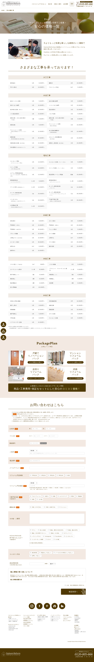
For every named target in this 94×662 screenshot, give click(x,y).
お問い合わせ (77, 628)
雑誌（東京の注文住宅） (57, 530)
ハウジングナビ (36, 536)
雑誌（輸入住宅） (73, 530)
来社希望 (34, 552)
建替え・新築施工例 (13, 621)
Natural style (12, 627)
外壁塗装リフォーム (28, 620)
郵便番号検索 (43, 443)
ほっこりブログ (67, 620)
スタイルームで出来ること (14, 615)
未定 (68, 475)
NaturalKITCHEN (27, 618)
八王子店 (77, 616)
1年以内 (43, 475)
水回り (46, 496)
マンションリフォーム (13, 619)
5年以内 (60, 475)
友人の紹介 (42, 530)
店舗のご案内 (57, 4)
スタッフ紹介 (26, 625)
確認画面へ (73, 592)
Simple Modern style (13, 628)
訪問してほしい (36, 555)
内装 (53, 496)
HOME (3, 10)
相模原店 (77, 619)
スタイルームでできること (39, 4)
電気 (72, 496)
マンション (63, 507)
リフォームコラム (67, 617)
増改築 (80, 496)
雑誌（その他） (55, 533)
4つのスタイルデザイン (13, 624)
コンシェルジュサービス (29, 615)
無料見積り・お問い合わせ (80, 631)
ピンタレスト (69, 536)
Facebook (58, 536)
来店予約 (77, 633)
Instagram (47, 536)
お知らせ (65, 618)
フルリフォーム (36, 496)
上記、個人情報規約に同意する (75, 585)
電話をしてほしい (46, 552)
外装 (32, 499)
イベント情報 (26, 617)
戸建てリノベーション (55, 616)
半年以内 (34, 475)
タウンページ (68, 533)
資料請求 (77, 630)
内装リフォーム (54, 620)
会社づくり (40, 620)
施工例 (50, 4)
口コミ (49, 539)
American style (12, 626)
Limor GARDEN (27, 622)
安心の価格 (65, 615)
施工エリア (76, 627)
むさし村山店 (77, 618)
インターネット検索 (37, 539)
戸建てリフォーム (12, 618)
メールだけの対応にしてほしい (64, 552)
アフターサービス (41, 618)
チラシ (33, 530)
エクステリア (63, 496)
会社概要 (65, 4)
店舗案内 (76, 615)
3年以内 (51, 475)
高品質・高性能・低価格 (43, 616)
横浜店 (76, 620)
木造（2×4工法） (36, 507)
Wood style (11, 629)
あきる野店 (77, 622)
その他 (40, 499)
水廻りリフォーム (54, 619)
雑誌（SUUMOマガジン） (39, 533)
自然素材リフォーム (28, 624)
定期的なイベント (41, 619)
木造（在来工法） (51, 507)
